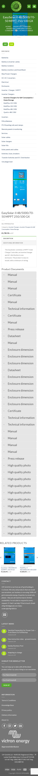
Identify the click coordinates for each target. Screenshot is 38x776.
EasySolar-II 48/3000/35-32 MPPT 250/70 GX (9, 569)
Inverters (5, 117)
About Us (5, 720)
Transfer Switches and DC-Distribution (16, 158)
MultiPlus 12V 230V (10, 103)
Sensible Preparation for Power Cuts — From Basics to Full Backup (22, 631)
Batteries (5, 58)
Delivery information (9, 715)
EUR (11, 44)
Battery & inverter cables (11, 62)
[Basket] (34, 6)
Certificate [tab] (14, 295)
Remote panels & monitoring (12, 129)
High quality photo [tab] (19, 465)
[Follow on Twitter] (15, 725)
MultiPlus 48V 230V (10, 109)
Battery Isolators (8, 66)
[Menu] (3, 6)
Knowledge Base (8, 705)
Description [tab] (8, 238)
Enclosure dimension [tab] (20, 349)
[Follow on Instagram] (9, 725)
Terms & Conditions (9, 700)
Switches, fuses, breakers (11, 154)
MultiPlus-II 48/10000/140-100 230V (28, 569)
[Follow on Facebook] (4, 725)
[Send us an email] (5, 615)
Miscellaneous (7, 121)
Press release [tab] (16, 329)
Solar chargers (7, 141)
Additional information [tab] (13, 243)
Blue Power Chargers (9, 74)
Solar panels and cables (10, 149)
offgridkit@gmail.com (10, 606)
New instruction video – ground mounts (22, 639)
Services (5, 133)
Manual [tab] (12, 274)
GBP (5, 44)
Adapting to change (15, 652)
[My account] (29, 6)
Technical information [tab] (21, 308)
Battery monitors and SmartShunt (14, 70)
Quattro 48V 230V (10, 112)
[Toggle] (35, 94)
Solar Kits (5, 145)
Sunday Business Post (15, 646)
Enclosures (5, 86)
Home (8, 26)
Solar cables (6, 137)
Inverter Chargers (22, 26)
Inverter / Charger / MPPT (11, 90)
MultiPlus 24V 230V (10, 106)
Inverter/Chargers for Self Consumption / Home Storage (19, 29)
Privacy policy (7, 710)
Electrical (5, 82)
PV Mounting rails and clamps (12, 125)
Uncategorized (7, 162)
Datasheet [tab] (14, 336)
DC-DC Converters (8, 78)
